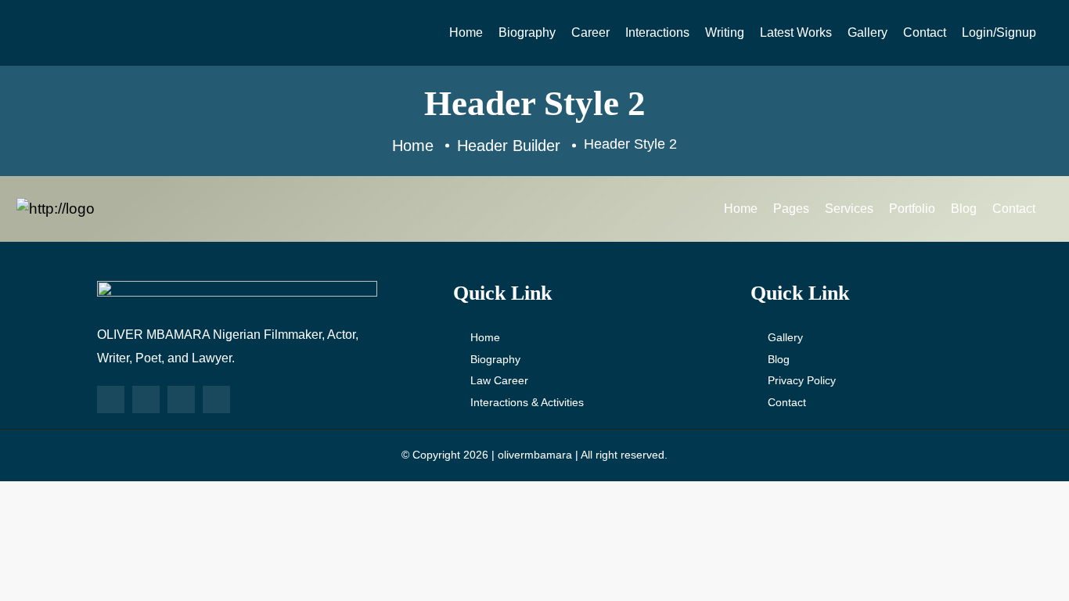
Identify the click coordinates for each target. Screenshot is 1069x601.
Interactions (657, 32)
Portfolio (912, 208)
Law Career (499, 380)
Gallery (867, 32)
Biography (527, 32)
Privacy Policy (802, 380)
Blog (964, 208)
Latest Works (796, 32)
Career (590, 32)
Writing (724, 32)
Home (466, 32)
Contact (924, 32)
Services (849, 208)
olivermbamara (535, 454)
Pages (791, 208)
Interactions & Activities (527, 402)
